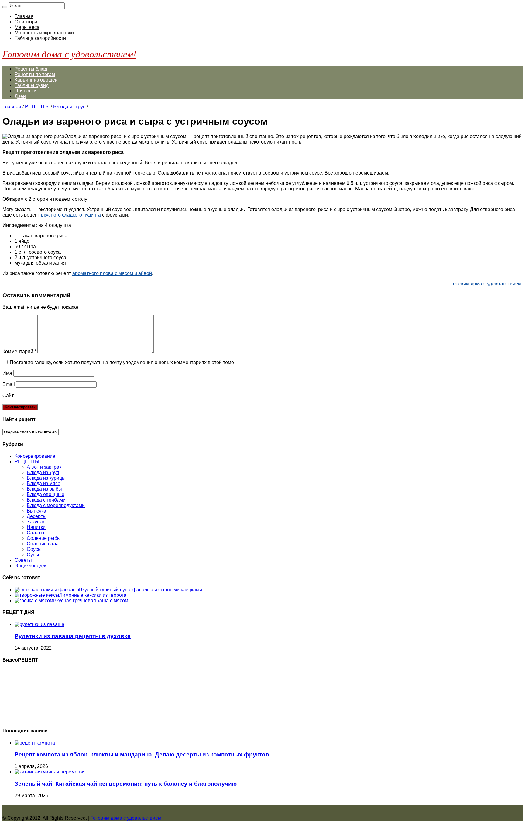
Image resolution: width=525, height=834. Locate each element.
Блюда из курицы (46, 478)
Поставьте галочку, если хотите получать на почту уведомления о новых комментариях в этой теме (122, 362)
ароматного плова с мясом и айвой (112, 273)
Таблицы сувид (32, 85)
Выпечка (36, 510)
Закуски (35, 521)
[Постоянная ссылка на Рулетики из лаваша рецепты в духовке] (39, 624)
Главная (24, 16)
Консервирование (35, 456)
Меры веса (27, 27)
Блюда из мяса (43, 483)
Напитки (36, 527)
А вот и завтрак (44, 467)
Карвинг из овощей (36, 79)
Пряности (25, 90)
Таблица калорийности (40, 38)
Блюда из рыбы (44, 489)
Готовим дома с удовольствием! (69, 53)
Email (8, 384)
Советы (23, 560)
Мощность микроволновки (44, 32)
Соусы (34, 549)
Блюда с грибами (46, 499)
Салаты (35, 532)
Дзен (20, 96)
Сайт (8, 395)
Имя (7, 373)
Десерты (36, 516)
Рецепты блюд (31, 68)
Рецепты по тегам (35, 74)
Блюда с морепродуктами (56, 505)
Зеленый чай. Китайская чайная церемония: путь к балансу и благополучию (126, 783)
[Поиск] (4, 7)
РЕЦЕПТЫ (37, 106)
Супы (33, 554)
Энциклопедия (31, 565)
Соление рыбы (44, 538)
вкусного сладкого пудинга (71, 214)
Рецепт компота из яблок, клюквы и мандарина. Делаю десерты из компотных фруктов (142, 754)
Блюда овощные (45, 494)
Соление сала (43, 543)
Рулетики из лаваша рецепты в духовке (73, 636)
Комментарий (19, 351)
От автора (26, 21)
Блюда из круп (69, 106)
